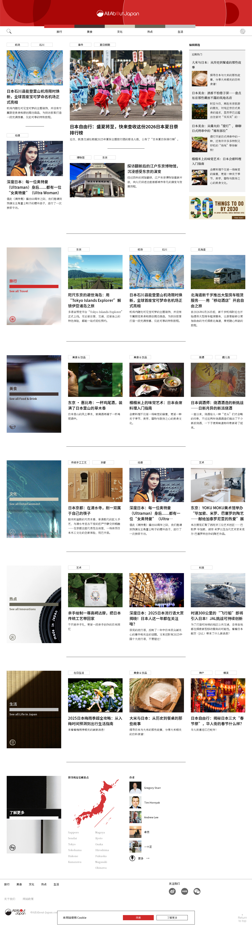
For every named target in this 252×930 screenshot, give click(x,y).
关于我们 (9, 899)
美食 (89, 32)
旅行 (59, 32)
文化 (120, 32)
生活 (180, 32)
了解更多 (172, 917)
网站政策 (28, 899)
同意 (138, 917)
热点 (150, 32)
